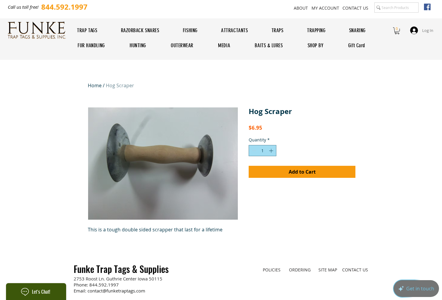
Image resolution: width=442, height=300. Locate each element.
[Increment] (271, 150)
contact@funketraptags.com (116, 291)
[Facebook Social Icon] (427, 7)
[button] (397, 30)
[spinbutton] (262, 150)
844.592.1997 (104, 285)
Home (95, 85)
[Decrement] (253, 150)
